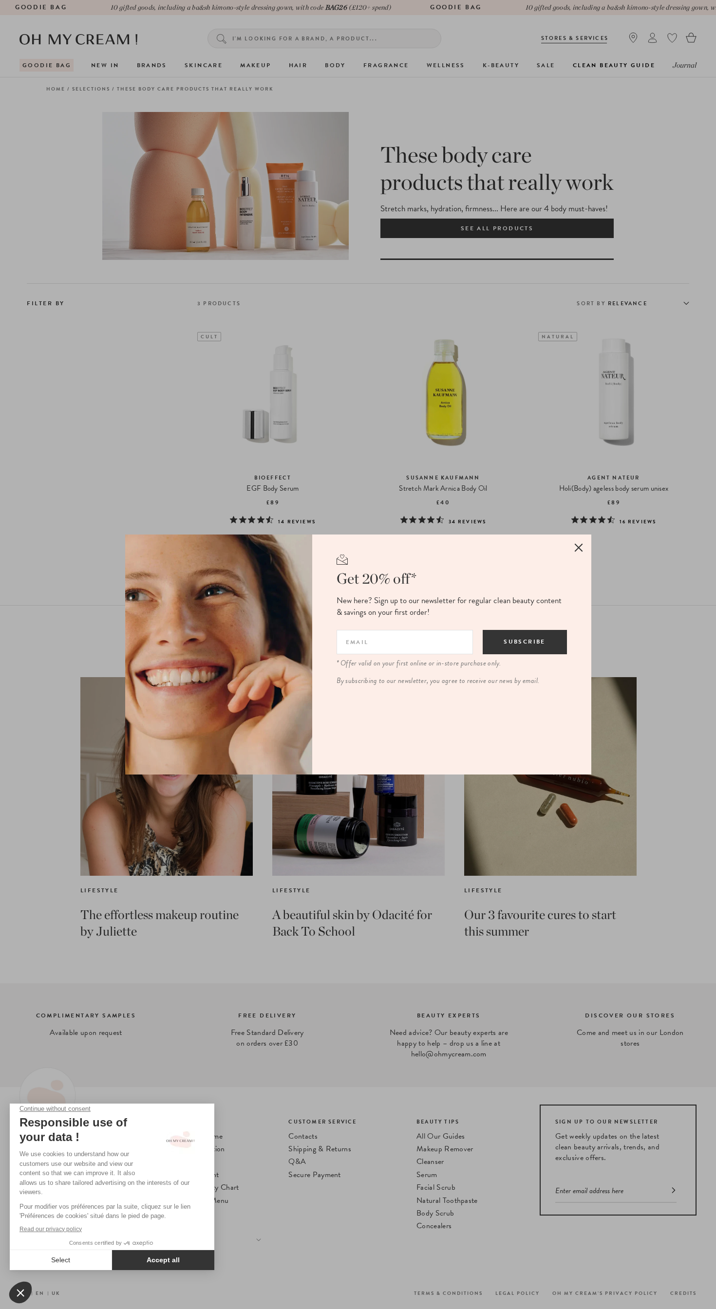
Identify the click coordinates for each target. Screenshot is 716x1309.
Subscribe (525, 641)
